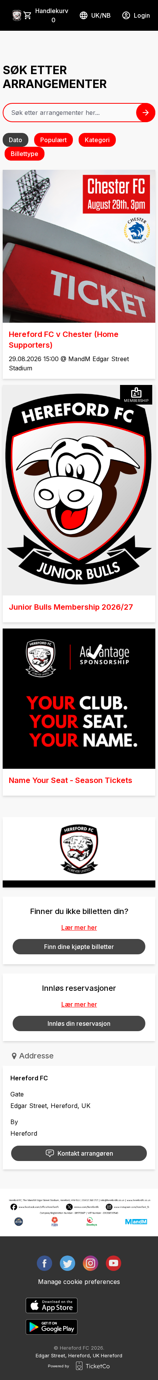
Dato (15, 140)
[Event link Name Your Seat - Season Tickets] (79, 699)
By (14, 1122)
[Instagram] (90, 1263)
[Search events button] (145, 112)
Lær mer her (79, 927)
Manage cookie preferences (79, 1281)
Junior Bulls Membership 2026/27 (71, 607)
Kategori (97, 140)
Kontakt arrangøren (85, 1153)
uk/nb (101, 15)
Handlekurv (51, 15)
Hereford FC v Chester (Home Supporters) (63, 340)
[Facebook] (44, 1263)
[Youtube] (113, 1263)
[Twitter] (67, 1263)
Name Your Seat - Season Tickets (70, 780)
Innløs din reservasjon (79, 1023)
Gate (17, 1094)
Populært (53, 140)
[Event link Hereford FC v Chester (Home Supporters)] (79, 246)
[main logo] (17, 15)
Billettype (24, 154)
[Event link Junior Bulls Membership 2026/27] (79, 490)
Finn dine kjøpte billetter (79, 946)
